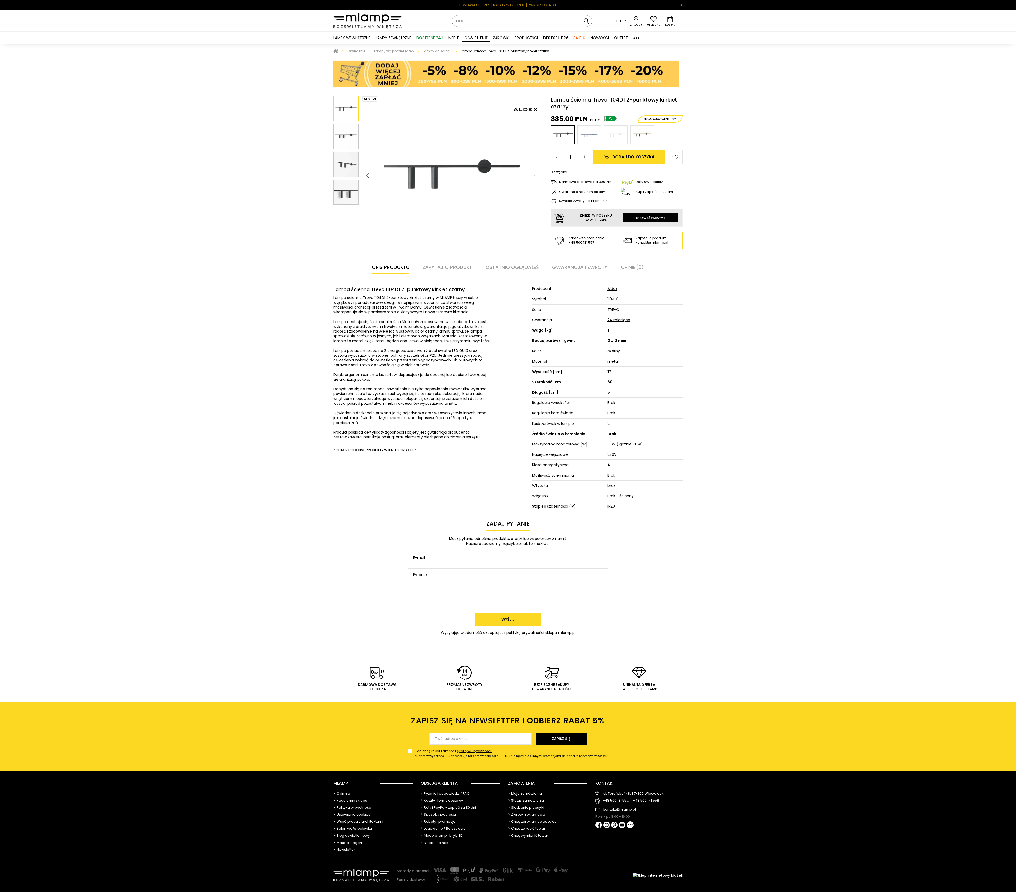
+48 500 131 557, (615, 800)
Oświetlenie (356, 51)
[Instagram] (606, 825)
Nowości (600, 37)
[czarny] (563, 134)
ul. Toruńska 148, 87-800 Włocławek (633, 794)
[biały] (616, 134)
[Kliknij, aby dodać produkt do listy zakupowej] (675, 157)
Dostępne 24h (429, 37)
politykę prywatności (525, 632)
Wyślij (508, 619)
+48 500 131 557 (549, 5)
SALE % (579, 37)
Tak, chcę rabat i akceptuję (512, 753)
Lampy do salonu (437, 51)
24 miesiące (618, 320)
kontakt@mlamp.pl (652, 243)
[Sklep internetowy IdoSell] (658, 875)
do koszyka (633, 157)
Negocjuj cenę (656, 119)
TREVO (613, 309)
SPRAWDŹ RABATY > (650, 218)
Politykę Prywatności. (475, 751)
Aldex (612, 288)
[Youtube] (622, 825)
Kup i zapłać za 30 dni (654, 191)
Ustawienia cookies (353, 814)
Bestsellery (555, 37)
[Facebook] (598, 825)
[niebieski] (589, 134)
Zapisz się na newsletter (508, 720)
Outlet (621, 37)
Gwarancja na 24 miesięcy (582, 192)
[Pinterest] (614, 825)
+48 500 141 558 (646, 800)
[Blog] (630, 825)
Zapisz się (561, 738)
